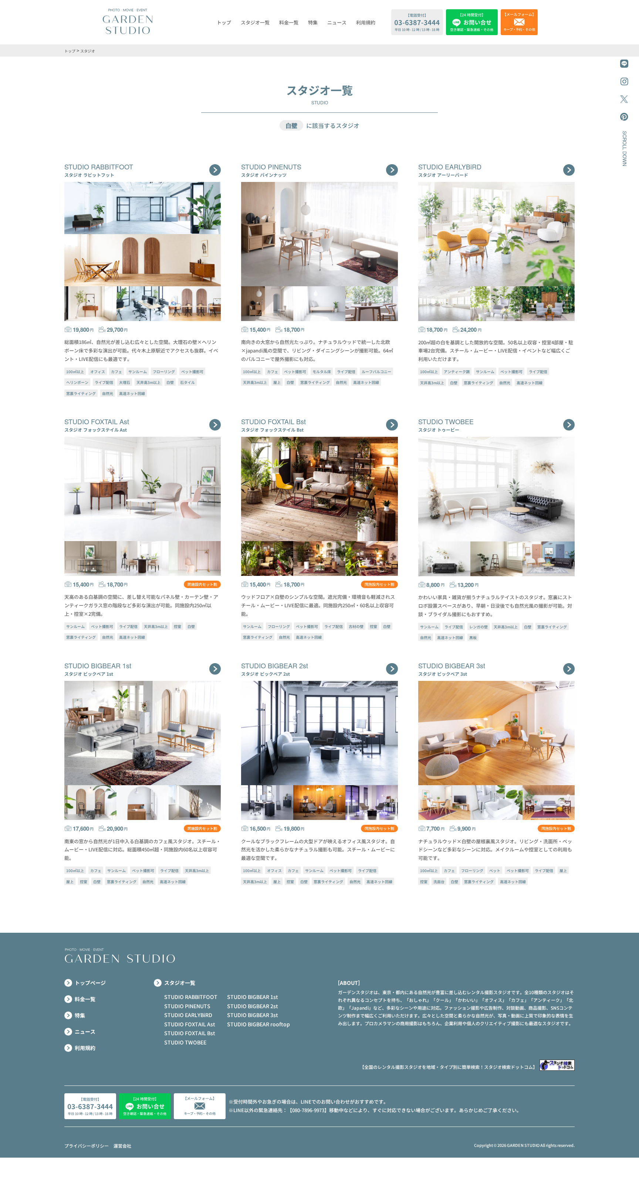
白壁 (170, 382)
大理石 (124, 382)
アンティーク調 (457, 371)
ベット (494, 870)
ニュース (336, 22)
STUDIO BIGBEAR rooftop (258, 1024)
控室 (177, 626)
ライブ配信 (104, 382)
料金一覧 (288, 22)
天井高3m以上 (148, 382)
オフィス (97, 371)
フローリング (164, 371)
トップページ (90, 982)
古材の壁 (356, 626)
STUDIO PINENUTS (187, 1006)
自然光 (107, 393)
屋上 (277, 382)
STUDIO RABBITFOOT (190, 996)
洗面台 (438, 881)
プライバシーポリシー (86, 1145)
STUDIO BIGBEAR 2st (252, 1006)
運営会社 (122, 1145)
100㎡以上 (75, 371)
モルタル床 (321, 371)
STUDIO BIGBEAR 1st (252, 996)
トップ (224, 22)
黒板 (473, 637)
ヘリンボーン (77, 382)
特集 (313, 22)
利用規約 (365, 22)
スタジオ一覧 (255, 22)
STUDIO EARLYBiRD (188, 1015)
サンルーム (137, 371)
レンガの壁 (478, 626)
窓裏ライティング (81, 393)
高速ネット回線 (132, 393)
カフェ (116, 371)
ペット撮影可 (192, 371)
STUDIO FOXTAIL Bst (189, 1033)
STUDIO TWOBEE (185, 1042)
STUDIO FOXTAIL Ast (189, 1024)
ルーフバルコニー (376, 371)
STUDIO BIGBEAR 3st (252, 1015)
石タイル (187, 382)
